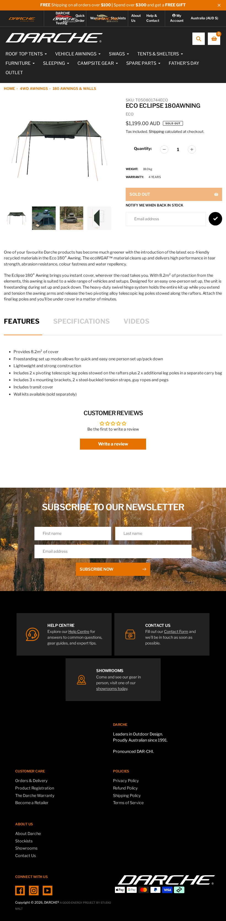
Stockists (24, 841)
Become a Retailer (32, 802)
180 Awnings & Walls (74, 88)
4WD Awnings (34, 88)
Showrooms (26, 848)
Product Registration (34, 788)
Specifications (81, 321)
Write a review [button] (113, 444)
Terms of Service (128, 802)
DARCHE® (51, 902)
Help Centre (78, 631)
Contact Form (176, 631)
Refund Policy (125, 788)
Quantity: (143, 148)
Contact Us (25, 855)
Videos (136, 321)
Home (9, 88)
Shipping (156, 131)
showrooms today (111, 688)
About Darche (28, 833)
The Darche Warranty (35, 795)
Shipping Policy (127, 795)
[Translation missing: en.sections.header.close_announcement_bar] (219, 5)
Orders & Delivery (31, 780)
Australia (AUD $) (204, 18)
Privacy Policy (126, 780)
